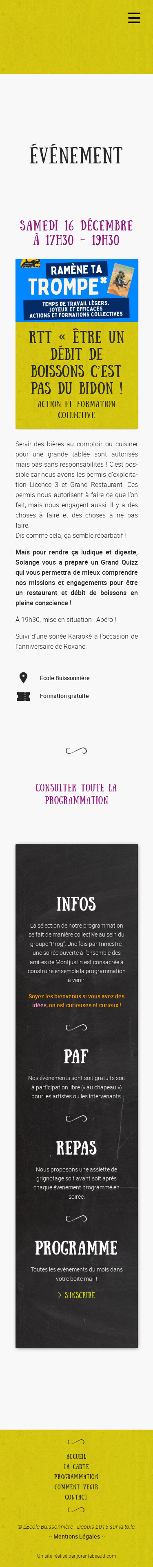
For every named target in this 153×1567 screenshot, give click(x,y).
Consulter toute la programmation (76, 794)
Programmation (76, 1477)
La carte (76, 1467)
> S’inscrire (76, 1296)
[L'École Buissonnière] (77, 43)
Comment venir (76, 1487)
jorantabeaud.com (96, 1555)
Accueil (76, 1457)
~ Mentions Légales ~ (77, 1536)
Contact (76, 1497)
